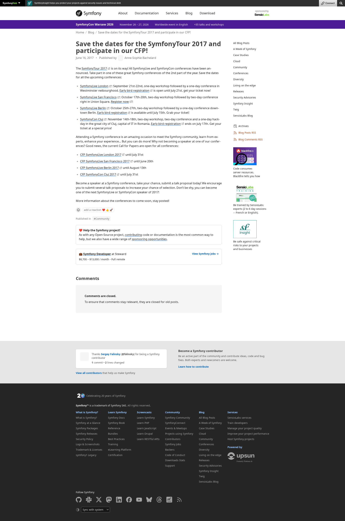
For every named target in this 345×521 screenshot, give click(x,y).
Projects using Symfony (179, 433)
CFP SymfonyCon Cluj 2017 (98, 174)
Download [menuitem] (207, 13)
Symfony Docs (116, 417)
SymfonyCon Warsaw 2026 (94, 24)
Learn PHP (143, 423)
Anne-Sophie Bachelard (140, 58)
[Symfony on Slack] (89, 500)
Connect (330, 3)
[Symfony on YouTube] (139, 500)
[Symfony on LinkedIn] (119, 500)
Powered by (234, 447)
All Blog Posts (241, 43)
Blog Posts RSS (247, 132)
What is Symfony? (87, 412)
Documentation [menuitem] (147, 13)
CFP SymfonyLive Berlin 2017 (99, 168)
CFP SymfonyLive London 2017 (100, 155)
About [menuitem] (123, 13)
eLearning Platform (119, 449)
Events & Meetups (176, 428)
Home (80, 32)
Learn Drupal (145, 433)
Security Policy (84, 439)
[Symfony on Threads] (159, 500)
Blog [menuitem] (188, 13)
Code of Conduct (175, 455)
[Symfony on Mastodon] (109, 500)
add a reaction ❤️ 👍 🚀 (98, 210)
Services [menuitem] (172, 13)
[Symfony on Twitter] (99, 500)
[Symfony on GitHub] (79, 500)
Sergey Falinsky (110, 354)
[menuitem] (249, 43)
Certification (115, 455)
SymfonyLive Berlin (93, 108)
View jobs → (205, 253)
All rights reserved (139, 405)
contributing (133, 235)
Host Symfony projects (240, 439)
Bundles (113, 433)
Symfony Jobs (173, 444)
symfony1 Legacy (86, 455)
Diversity (238, 79)
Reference (114, 428)
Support (170, 465)
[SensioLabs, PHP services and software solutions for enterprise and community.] (262, 14)
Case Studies (241, 55)
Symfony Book (116, 423)
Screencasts (144, 412)
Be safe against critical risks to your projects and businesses (247, 245)
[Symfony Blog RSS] (179, 500)
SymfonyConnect (175, 423)
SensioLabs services (239, 417)
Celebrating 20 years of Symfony (105, 395)
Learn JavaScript (146, 428)
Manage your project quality (244, 428)
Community (101, 218)
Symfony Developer (97, 254)
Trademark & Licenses (89, 449)
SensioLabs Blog (243, 115)
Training (113, 444)
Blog (91, 32)
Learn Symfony (117, 412)
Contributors (172, 439)
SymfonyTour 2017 (94, 68)
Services (232, 412)
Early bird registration (134, 90)
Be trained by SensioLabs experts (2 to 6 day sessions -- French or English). (249, 208)
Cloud (236, 61)
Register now (120, 102)
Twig (236, 109)
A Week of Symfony (244, 49)
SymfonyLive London (94, 86)
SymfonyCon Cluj (91, 119)
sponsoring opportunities (149, 239)
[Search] (341, 3)
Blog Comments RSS (250, 139)
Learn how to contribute (193, 366)
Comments (87, 278)
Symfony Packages (87, 428)
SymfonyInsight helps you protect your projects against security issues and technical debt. (77, 3)
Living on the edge (244, 85)
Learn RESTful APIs (148, 439)
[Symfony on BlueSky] (149, 500)
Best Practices (116, 439)
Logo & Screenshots (88, 444)
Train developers (237, 423)
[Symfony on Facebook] (129, 500)
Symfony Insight (243, 103)
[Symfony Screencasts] (169, 500)
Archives (243, 126)
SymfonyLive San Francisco (98, 97)
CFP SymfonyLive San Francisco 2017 (105, 161)
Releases (238, 91)
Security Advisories (244, 97)
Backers (169, 449)
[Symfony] (94, 13)
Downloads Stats (175, 460)
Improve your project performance (248, 433)
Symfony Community (177, 417)
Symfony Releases (86, 433)
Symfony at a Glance (88, 423)
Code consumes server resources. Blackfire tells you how (246, 172)
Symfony (10, 3)
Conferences (240, 73)
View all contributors (89, 373)
